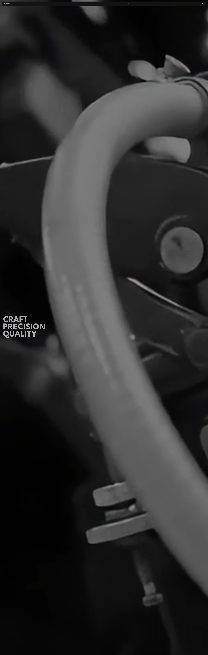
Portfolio (129, 3)
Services (179, 3)
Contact (203, 3)
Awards (105, 3)
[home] (53, 3)
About (154, 3)
